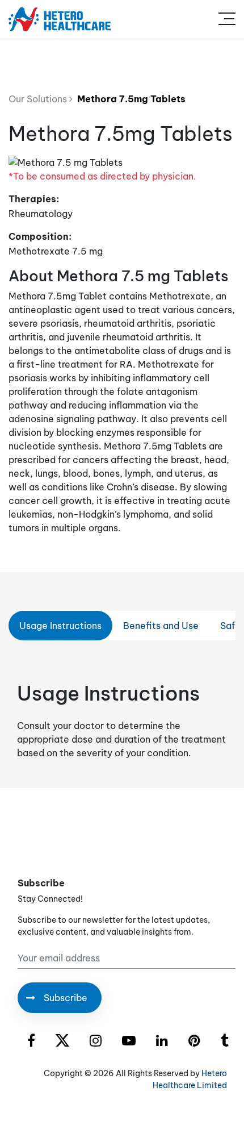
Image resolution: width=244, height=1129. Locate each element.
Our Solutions (39, 99)
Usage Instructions (60, 625)
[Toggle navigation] (226, 19)
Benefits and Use (161, 625)
